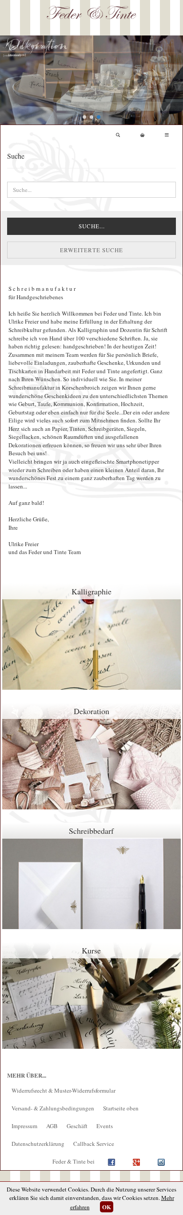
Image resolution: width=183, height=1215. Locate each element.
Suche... (92, 226)
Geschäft (77, 1126)
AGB (52, 1126)
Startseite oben (121, 1108)
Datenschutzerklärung (38, 1144)
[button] (84, 117)
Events (104, 1126)
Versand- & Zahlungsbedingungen (53, 1108)
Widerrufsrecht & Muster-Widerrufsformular (63, 1090)
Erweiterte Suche (91, 250)
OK (106, 1207)
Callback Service (93, 1144)
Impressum (24, 1126)
